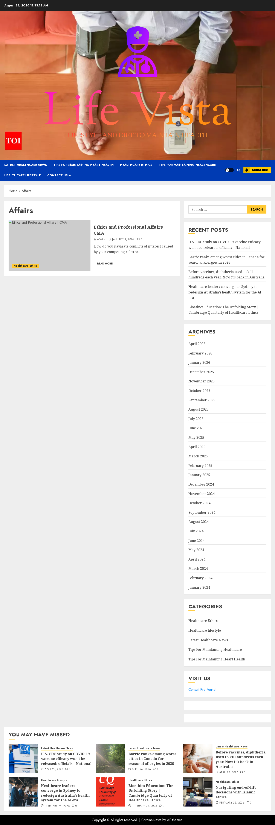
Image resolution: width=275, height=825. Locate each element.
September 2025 (201, 400)
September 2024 (201, 512)
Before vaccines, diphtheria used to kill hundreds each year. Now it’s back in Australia (226, 274)
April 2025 (196, 447)
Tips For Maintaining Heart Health (83, 165)
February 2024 (200, 578)
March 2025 (198, 456)
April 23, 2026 (228, 772)
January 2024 (199, 587)
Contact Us (57, 175)
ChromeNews (151, 819)
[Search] (238, 170)
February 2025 (200, 465)
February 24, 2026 (57, 806)
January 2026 (199, 362)
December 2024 (201, 484)
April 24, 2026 (141, 769)
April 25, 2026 (54, 769)
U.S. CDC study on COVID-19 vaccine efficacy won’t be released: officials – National (66, 759)
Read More (105, 264)
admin (101, 239)
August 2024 (198, 521)
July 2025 (195, 418)
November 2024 (201, 493)
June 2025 (196, 428)
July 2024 (195, 531)
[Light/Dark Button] (229, 170)
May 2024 (196, 549)
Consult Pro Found (201, 689)
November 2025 (201, 381)
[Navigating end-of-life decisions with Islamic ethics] (197, 792)
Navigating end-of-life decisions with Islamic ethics (236, 792)
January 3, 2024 (123, 239)
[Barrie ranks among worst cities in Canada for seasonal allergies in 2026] (110, 758)
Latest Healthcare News (25, 165)
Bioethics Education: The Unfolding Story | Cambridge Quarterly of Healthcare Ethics (223, 310)
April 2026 (196, 343)
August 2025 (198, 409)
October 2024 (199, 503)
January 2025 (199, 474)
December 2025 (201, 372)
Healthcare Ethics (136, 165)
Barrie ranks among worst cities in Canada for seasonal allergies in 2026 (152, 759)
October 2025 (199, 390)
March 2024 (198, 568)
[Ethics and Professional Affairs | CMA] (49, 245)
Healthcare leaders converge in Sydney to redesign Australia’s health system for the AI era (224, 292)
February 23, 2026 (231, 803)
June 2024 (196, 540)
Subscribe (260, 170)
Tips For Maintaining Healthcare (187, 165)
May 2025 (196, 437)
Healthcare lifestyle (22, 175)
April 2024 (196, 559)
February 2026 (200, 353)
